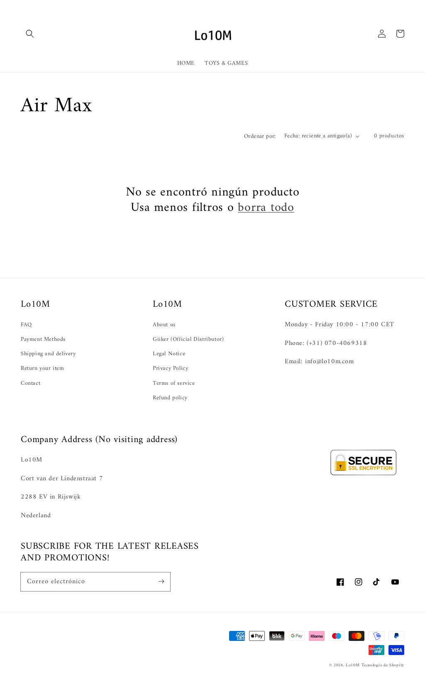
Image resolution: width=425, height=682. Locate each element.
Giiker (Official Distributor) (188, 339)
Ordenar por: (260, 136)
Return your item (42, 368)
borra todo (266, 207)
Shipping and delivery (48, 354)
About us (164, 325)
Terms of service (174, 383)
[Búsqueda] (30, 33)
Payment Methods (43, 339)
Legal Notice (169, 354)
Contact (30, 383)
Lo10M (353, 665)
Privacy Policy (170, 368)
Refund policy (170, 398)
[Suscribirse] (161, 581)
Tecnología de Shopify (382, 665)
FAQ (26, 325)
